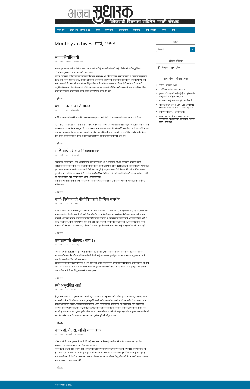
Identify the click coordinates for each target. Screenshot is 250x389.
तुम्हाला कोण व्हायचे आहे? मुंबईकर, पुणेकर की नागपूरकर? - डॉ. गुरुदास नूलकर (177, 95)
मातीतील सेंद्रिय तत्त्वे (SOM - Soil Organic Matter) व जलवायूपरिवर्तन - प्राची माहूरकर (176, 106)
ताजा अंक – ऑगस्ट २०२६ (80, 29)
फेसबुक (164, 67)
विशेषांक (136, 29)
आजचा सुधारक (60, 385)
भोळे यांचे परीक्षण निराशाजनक (77, 150)
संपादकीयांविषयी (67, 57)
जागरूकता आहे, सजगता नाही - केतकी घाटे (175, 100)
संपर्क (164, 29)
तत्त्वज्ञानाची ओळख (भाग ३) (75, 240)
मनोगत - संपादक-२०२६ (168, 85)
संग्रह (98, 29)
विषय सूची (109, 29)
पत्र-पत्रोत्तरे (69, 334)
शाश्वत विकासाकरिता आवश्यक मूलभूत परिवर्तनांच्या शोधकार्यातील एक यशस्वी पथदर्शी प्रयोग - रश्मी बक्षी (177, 119)
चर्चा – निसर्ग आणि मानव (72, 105)
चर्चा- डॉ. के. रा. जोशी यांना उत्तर (78, 330)
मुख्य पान (60, 29)
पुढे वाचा (60, 98)
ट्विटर (177, 67)
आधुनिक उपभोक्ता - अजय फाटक (172, 89)
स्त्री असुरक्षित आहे (68, 285)
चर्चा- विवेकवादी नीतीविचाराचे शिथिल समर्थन (87, 199)
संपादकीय (68, 61)
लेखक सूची (123, 29)
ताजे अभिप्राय (151, 29)
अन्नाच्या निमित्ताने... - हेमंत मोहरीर (172, 111)
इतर (173, 29)
